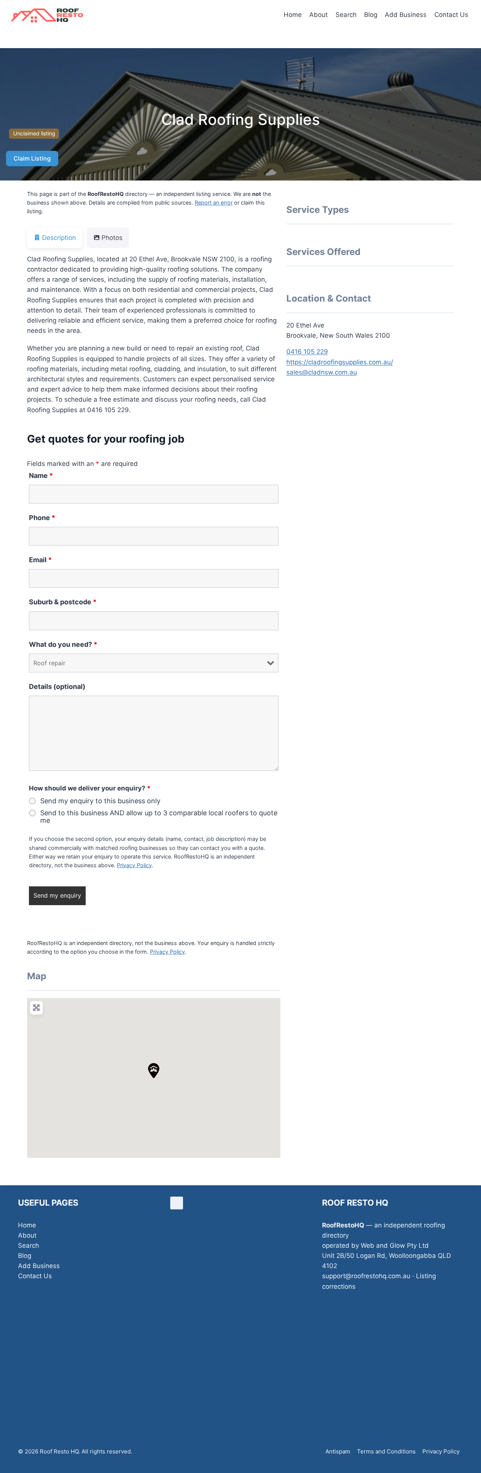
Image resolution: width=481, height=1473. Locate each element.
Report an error (214, 202)
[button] (153, 1070)
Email (40, 560)
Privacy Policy (134, 865)
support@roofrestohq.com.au (366, 1276)
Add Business (406, 14)
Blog (370, 14)
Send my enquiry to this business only (100, 801)
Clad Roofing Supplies (240, 119)
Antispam (337, 1451)
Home (293, 14)
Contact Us (451, 14)
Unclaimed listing (34, 133)
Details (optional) (57, 686)
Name (41, 475)
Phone (42, 518)
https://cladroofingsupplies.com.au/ (339, 362)
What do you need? (63, 644)
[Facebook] (176, 1203)
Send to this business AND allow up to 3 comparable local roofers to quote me (158, 816)
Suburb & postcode (63, 602)
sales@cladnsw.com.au (321, 372)
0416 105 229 (307, 351)
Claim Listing (32, 158)
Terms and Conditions (386, 1451)
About (318, 14)
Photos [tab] (112, 237)
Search (346, 14)
